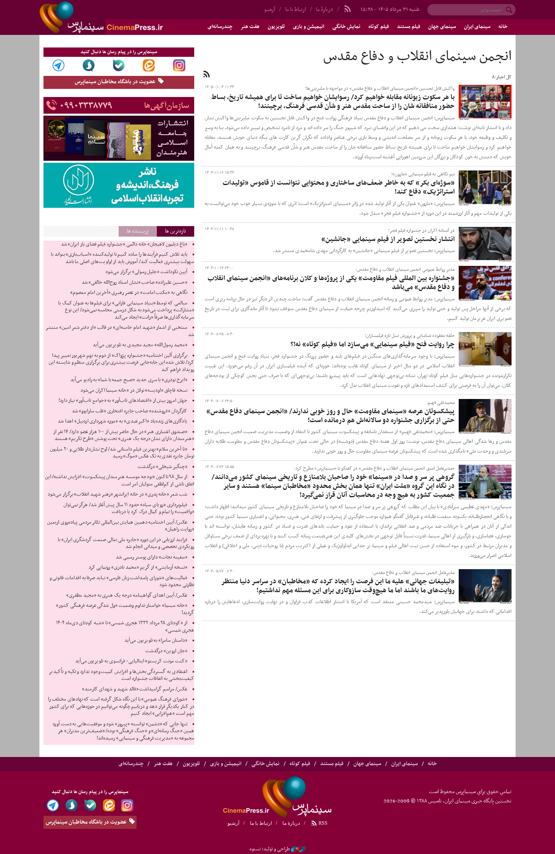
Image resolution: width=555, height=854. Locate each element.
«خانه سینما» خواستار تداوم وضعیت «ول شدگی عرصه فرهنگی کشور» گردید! (125, 609)
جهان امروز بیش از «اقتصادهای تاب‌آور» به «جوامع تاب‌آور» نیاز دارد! (123, 400)
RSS (322, 823)
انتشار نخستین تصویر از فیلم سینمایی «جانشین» (388, 239)
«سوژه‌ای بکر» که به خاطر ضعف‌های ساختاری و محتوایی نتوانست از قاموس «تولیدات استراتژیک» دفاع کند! (339, 187)
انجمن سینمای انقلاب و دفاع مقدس (417, 57)
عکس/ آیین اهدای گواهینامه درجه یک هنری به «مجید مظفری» (126, 595)
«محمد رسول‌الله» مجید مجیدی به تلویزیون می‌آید (140, 345)
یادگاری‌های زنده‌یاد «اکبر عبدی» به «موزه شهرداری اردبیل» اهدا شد (122, 421)
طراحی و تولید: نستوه (269, 849)
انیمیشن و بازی (308, 26)
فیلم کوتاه (379, 26)
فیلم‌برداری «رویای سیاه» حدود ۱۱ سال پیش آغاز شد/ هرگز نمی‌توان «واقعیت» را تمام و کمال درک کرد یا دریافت (128, 508)
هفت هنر (250, 26)
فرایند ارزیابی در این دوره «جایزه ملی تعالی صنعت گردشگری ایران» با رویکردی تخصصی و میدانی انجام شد (126, 543)
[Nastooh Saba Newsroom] (298, 849)
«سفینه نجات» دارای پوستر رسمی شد (151, 557)
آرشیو (269, 9)
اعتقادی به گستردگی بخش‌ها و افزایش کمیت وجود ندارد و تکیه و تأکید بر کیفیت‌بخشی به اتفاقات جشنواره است (121, 675)
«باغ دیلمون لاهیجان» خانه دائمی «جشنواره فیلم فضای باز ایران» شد (124, 244)
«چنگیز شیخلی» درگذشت (162, 466)
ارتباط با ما (295, 9)
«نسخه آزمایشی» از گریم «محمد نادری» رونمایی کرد (138, 567)
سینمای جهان (442, 26)
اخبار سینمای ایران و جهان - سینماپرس (120, 17)
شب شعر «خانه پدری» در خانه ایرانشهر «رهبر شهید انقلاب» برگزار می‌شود (117, 494)
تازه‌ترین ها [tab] (175, 231)
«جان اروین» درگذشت (166, 651)
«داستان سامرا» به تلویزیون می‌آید (155, 640)
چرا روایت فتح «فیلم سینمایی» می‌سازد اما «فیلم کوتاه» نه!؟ (373, 344)
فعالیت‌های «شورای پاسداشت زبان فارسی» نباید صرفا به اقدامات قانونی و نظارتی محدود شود (122, 582)
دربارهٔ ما (324, 9)
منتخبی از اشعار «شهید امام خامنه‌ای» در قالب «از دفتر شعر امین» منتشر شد (120, 331)
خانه (503, 26)
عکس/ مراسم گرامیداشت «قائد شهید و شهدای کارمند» (134, 689)
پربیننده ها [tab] (138, 231)
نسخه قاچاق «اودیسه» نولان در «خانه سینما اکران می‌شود (133, 390)
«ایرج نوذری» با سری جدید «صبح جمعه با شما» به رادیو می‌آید (128, 379)
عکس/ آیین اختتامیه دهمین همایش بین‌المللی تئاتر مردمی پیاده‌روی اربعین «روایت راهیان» (120, 526)
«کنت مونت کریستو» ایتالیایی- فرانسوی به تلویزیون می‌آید (131, 661)
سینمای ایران (477, 26)
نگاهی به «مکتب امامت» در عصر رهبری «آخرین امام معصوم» (128, 292)
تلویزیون (276, 26)
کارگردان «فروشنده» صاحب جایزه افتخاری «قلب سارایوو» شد (129, 411)
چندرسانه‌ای (220, 26)
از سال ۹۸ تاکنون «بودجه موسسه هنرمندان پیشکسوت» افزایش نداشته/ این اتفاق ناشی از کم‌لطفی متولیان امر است (119, 480)
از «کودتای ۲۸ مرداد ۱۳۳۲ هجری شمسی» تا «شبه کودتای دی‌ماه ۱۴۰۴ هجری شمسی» (125, 627)
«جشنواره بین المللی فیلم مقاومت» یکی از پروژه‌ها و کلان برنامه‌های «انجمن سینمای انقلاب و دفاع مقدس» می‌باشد (331, 283)
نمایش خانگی (346, 26)
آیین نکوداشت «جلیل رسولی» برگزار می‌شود (146, 271)
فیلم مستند (408, 26)
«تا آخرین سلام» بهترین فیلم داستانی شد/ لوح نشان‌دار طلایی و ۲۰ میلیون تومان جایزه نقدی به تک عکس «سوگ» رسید (122, 453)
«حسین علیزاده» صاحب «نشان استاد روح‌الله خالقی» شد (134, 282)
